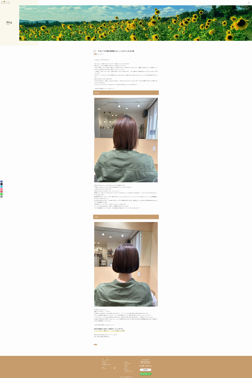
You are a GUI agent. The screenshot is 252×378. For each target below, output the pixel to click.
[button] (1, 182)
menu (126, 362)
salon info (128, 363)
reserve (127, 369)
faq (126, 368)
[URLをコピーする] (1, 196)
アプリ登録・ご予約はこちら (145, 365)
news (126, 365)
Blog (95, 54)
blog (126, 366)
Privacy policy (129, 371)
